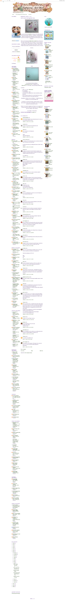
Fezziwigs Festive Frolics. (16, 130)
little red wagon (15, 351)
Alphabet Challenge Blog (16, 432)
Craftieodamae (47, 167)
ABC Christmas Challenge (15, 87)
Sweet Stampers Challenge (15, 215)
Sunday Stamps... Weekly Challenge (15, 510)
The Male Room (15, 144)
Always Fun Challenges (16, 254)
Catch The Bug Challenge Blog (15, 471)
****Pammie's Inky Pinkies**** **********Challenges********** (16, 250)
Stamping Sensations (16, 178)
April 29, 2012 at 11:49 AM (28, 319)
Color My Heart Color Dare (16, 429)
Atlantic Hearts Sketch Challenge (16, 257)
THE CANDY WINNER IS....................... (16, 565)
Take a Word (15, 301)
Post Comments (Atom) (28, 352)
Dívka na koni (51, 126)
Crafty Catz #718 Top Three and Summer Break (16, 454)
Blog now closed (15, 220)
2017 (13, 544)
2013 (13, 550)
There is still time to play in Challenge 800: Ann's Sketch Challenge (16, 506)
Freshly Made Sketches (16, 355)
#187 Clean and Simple (16, 93)
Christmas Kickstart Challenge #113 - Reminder (16, 84)
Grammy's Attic (47, 137)
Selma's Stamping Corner (48, 149)
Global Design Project (16, 272)
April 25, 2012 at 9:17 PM (28, 218)
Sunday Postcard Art (16, 527)
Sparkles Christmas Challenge (16, 92)
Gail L (24, 183)
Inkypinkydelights (25, 117)
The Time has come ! (16, 472)
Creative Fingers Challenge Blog (15, 449)
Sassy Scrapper (25, 341)
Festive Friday (15, 439)
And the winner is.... (15, 345)
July (14, 558)
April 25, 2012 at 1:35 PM (28, 204)
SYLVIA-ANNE (25, 139)
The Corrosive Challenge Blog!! (16, 202)
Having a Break (15, 232)
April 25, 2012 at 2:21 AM (28, 121)
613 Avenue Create (15, 167)
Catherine (24, 124)
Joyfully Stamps (47, 81)
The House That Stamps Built (16, 206)
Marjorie (24, 159)
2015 (13, 547)
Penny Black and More (16, 147)
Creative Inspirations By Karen (49, 65)
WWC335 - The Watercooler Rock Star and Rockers (16, 389)
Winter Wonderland (16, 123)
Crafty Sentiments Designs (15, 317)
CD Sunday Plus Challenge (15, 517)
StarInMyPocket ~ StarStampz (15, 293)
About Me (29, 14)
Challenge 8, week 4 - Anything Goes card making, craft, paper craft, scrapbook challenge (16, 323)
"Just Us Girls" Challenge (15, 484)
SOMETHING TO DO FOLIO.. (50, 110)
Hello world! (14, 381)
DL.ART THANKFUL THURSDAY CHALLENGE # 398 (16, 411)
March (15, 579)
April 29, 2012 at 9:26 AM (28, 314)
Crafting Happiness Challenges (15, 261)
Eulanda (46, 131)
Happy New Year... (15, 131)
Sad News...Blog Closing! (16, 235)
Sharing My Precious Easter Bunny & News (16, 573)
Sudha (24, 129)
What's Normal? (47, 120)
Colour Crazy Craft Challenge (16, 467)
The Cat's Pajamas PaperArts (15, 223)
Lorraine (24, 228)
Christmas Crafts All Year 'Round (16, 96)
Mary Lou (24, 292)
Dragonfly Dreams (15, 150)
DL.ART (14, 409)
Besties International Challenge (16, 211)
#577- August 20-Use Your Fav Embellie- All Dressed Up (16, 397)
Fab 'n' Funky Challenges (15, 370)
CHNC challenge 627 (16, 128)
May (14, 561)
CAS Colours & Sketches (15, 312)
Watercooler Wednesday (16, 387)
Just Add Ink (15, 444)
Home (13, 14)
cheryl (24, 283)
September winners (15, 212)
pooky (24, 261)
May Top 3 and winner (16, 179)
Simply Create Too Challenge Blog (15, 107)
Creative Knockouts (16, 395)
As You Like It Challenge (16, 405)
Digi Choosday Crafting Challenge (16, 320)
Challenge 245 (15, 155)
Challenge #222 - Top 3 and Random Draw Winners (16, 267)
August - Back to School (16, 262)
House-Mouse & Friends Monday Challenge (16, 278)
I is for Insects (15, 433)
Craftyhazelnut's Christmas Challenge (16, 127)
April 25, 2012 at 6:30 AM (28, 173)
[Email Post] (35, 112)
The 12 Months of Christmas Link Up (15, 69)
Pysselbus (24, 248)
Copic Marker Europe (48, 143)
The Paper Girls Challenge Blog (15, 304)
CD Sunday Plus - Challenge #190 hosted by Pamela (16, 519)
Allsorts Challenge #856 (50, 122)
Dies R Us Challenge (16, 383)
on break (14, 537)
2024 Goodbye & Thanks (16, 203)
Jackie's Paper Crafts (48, 70)
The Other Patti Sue (26, 214)
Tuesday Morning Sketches (15, 344)
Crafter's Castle (15, 140)
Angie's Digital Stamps (16, 234)
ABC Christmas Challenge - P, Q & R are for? (16, 89)
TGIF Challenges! (15, 435)
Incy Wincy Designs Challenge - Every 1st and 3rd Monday (16, 284)
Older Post (41, 350)
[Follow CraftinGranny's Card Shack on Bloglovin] (15, 41)
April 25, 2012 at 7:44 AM (28, 181)
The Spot (14, 331)
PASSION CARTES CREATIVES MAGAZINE (16, 401)
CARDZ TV (14, 181)
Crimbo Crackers (15, 133)
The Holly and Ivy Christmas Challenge (16, 116)
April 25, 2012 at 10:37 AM (28, 197)
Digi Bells (29, 34)
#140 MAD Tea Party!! (16, 191)
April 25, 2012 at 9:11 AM (28, 188)
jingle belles (14, 77)
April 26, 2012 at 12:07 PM (28, 239)
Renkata (24, 322)
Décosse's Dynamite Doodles (48, 76)
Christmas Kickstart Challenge (16, 81)
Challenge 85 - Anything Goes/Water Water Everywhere (16, 295)
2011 (13, 583)
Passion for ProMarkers (16, 327)
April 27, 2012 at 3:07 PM (28, 274)
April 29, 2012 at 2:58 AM (28, 289)
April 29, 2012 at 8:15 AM (28, 299)
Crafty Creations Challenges (15, 238)
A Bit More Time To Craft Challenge (16, 231)
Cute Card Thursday (16, 414)
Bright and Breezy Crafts (48, 55)
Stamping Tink (47, 173)
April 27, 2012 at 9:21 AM (28, 265)
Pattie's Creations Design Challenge (16, 154)
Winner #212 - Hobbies (16, 145)
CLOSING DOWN (15, 457)
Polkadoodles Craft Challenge (15, 423)
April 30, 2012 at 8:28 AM (28, 327)
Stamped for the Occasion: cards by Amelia (48, 156)
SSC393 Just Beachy (16, 511)
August (15, 557)
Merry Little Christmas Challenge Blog (16, 101)
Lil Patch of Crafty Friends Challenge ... (16, 523)
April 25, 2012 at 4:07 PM (28, 211)
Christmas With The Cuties (16, 111)
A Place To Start (15, 161)
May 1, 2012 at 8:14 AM (27, 339)
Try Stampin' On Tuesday (15, 340)
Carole (24, 206)
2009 (13, 586)
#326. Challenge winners (16, 450)
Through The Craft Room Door (16, 335)
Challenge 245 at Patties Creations (51, 51)
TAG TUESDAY (15, 298)
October (15, 555)
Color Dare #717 (15, 430)
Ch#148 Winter (15, 534)
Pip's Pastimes (47, 114)
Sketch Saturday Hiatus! (16, 495)
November (15, 554)
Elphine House (24, 85)
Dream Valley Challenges (15, 270)
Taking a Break (15, 460)
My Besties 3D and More (16, 219)
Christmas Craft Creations (15, 119)
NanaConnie (25, 241)
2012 (13, 551)
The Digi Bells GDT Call (28, 84)
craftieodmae (25, 170)
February (15, 580)
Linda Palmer (25, 329)
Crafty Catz (14, 452)
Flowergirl (24, 235)
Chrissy (24, 149)
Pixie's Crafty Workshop (16, 513)
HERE (40, 107)
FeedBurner (18, 51)
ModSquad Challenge (16, 380)
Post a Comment (23, 349)
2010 (13, 585)
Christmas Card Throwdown (15, 73)
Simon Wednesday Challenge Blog (15, 359)
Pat (23, 191)
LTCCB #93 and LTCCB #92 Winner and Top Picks (16, 175)
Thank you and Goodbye (16, 374)
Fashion (50, 115)
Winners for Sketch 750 (16, 356)
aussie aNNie (47, 44)
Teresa (24, 200)
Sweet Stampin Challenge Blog (15, 479)
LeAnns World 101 (15, 198)
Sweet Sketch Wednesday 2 (15, 365)
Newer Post (22, 350)
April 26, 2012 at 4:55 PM (28, 245)
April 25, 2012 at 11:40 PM (28, 232)
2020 (13, 543)
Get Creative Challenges (16, 190)
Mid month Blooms (15, 148)
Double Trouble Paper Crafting (16, 265)
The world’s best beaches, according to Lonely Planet (16, 208)
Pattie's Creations (48, 49)
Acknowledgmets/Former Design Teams (21, 14)
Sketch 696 (14, 258)
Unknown (24, 302)
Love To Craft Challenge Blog (16, 173)
